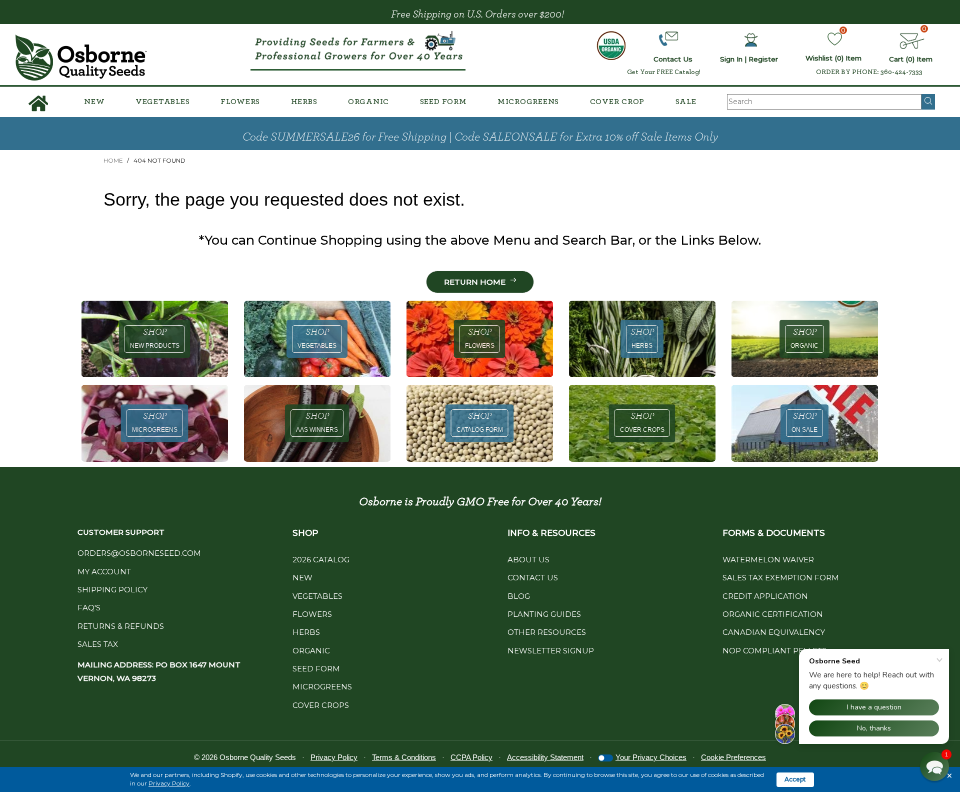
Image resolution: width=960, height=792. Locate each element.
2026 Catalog (321, 559)
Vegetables (163, 102)
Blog (519, 596)
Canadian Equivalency (773, 632)
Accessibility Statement (545, 757)
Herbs (304, 102)
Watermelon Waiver (768, 559)
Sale (686, 102)
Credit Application (765, 596)
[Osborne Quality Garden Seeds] (81, 58)
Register (763, 59)
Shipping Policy (113, 589)
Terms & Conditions (404, 757)
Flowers (240, 102)
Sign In (731, 59)
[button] (934, 766)
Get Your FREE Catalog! (663, 72)
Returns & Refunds (121, 626)
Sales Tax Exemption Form (780, 577)
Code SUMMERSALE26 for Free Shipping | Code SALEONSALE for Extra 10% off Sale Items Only (480, 137)
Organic (368, 102)
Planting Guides (544, 614)
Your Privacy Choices (651, 757)
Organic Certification (772, 614)
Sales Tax (98, 644)
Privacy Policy (169, 783)
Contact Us (533, 577)
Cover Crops (320, 705)
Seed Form (443, 102)
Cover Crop (617, 102)
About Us (529, 559)
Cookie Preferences (733, 757)
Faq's (89, 607)
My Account (104, 571)
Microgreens (528, 102)
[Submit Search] (928, 101)
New (94, 102)
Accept (795, 779)
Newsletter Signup (551, 650)
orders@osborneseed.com (139, 553)
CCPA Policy (471, 757)
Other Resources (547, 632)
